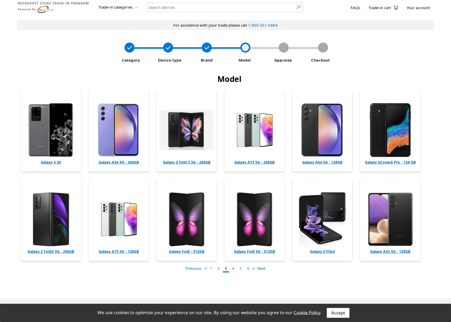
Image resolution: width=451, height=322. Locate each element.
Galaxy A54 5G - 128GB (322, 162)
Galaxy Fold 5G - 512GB (254, 251)
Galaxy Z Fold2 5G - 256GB (51, 251)
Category (130, 60)
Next (261, 268)
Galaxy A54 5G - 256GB (119, 162)
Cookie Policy (307, 312)
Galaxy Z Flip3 (322, 251)
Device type (169, 60)
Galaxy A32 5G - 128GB (390, 251)
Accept (338, 313)
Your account (418, 7)
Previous (193, 268)
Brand (206, 60)
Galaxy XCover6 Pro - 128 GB (390, 162)
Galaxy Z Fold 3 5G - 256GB (186, 162)
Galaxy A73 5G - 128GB (119, 251)
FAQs (355, 7)
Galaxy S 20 (51, 162)
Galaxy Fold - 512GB (186, 251)
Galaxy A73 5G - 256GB (254, 162)
